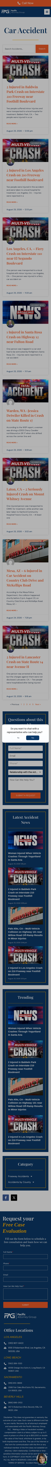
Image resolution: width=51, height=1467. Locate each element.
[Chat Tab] (25, 733)
